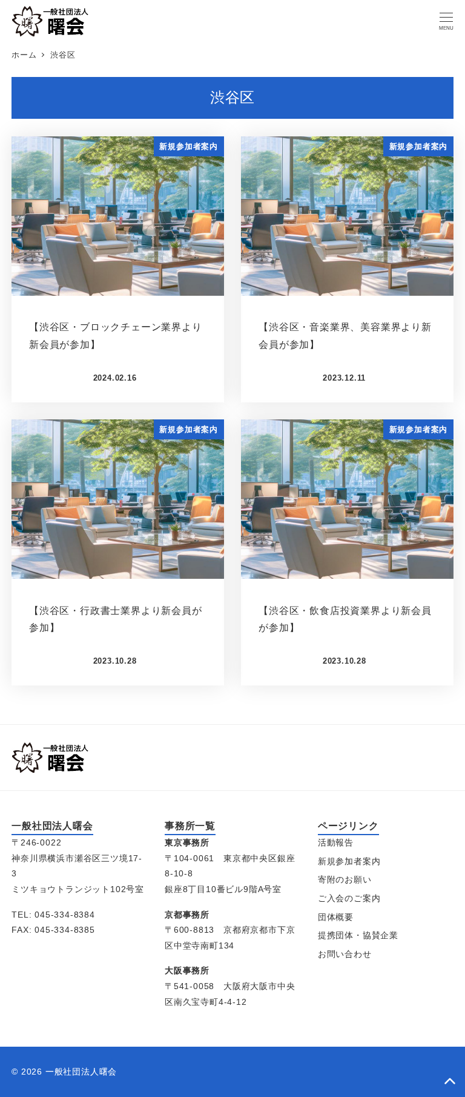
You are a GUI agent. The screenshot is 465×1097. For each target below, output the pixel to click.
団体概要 (336, 917)
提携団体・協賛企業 (358, 935)
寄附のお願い (345, 879)
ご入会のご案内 (349, 898)
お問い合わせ (345, 954)
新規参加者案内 (349, 861)
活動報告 (336, 842)
